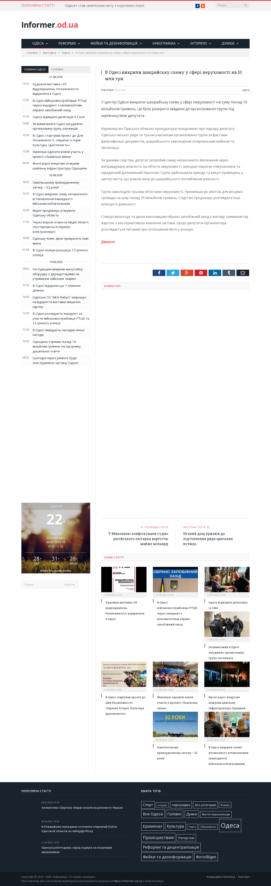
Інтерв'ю (162, 805)
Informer (49, 24)
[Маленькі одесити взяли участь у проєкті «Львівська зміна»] (175, 676)
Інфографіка (164, 43)
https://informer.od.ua (127, 881)
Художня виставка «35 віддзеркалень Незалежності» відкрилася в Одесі (56, 89)
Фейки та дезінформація (114, 43)
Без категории (205, 805)
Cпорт (148, 805)
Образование (208, 826)
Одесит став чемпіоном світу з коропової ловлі (104, 5)
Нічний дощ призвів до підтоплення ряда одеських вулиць (208, 538)
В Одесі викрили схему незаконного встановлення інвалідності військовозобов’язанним (60, 199)
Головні (57, 69)
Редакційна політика (221, 877)
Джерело (108, 241)
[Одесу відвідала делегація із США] (227, 581)
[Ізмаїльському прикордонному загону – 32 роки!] (175, 726)
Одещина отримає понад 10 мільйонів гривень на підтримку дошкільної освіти (57, 346)
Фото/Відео (206, 856)
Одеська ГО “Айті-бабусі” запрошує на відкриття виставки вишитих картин (59, 302)
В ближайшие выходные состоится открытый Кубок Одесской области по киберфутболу (79, 829)
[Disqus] (175, 348)
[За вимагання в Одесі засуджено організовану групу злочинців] (227, 626)
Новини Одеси (35, 69)
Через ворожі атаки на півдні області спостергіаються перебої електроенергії (60, 227)
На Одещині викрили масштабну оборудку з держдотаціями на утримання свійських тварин (58, 274)
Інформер (107, 90)
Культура (175, 826)
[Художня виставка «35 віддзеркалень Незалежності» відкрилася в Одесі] (124, 581)
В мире (225, 805)
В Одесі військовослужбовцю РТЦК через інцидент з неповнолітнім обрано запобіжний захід (60, 105)
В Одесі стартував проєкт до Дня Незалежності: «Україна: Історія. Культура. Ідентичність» (58, 140)
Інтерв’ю (198, 43)
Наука (192, 826)
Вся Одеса (153, 813)
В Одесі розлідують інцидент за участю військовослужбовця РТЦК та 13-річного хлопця (61, 318)
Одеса (38, 43)
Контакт (244, 877)
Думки (228, 43)
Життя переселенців (216, 814)
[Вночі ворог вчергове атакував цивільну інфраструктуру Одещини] (227, 676)
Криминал (152, 826)
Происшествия (158, 837)
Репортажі (186, 838)
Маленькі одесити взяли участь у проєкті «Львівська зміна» (177, 702)
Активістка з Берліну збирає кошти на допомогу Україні (82, 807)
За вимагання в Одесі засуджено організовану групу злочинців (226, 652)
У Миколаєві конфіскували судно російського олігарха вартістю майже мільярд (138, 538)
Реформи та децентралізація (171, 847)
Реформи (67, 43)
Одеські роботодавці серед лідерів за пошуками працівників (76, 850)
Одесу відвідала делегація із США (58, 117)
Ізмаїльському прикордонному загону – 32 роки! (177, 752)
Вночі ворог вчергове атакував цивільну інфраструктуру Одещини (227, 702)
